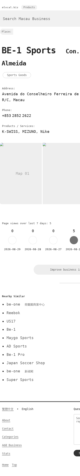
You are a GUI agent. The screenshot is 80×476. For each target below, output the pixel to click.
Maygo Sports (20, 338)
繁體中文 (8, 409)
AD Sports (17, 346)
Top (14, 464)
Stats (6, 453)
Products (29, 7)
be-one (26, 304)
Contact (8, 428)
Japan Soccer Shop (26, 363)
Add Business (12, 445)
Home (5, 464)
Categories (10, 436)
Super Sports (20, 379)
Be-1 (11, 329)
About (6, 420)
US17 (11, 321)
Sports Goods (17, 75)
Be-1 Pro (16, 354)
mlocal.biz (10, 7)
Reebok (13, 313)
